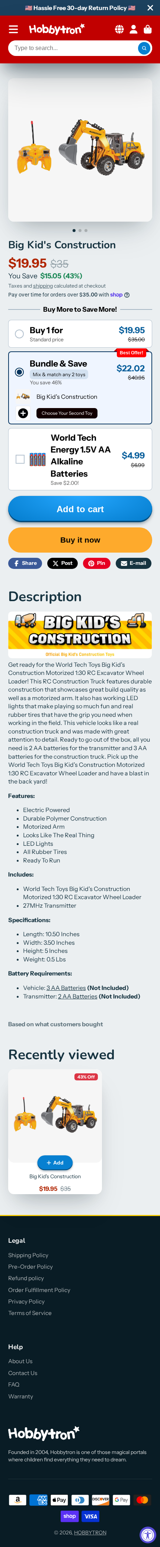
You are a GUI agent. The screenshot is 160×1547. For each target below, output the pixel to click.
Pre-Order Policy (30, 1266)
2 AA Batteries (77, 996)
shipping (43, 285)
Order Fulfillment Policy (39, 1289)
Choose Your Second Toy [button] (67, 413)
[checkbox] (80, 459)
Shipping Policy (28, 1255)
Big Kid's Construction (55, 1131)
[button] (80, 334)
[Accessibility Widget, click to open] (148, 1535)
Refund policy (26, 1278)
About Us (20, 1361)
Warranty (20, 1396)
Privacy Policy (26, 1301)
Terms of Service (30, 1312)
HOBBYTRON (90, 1532)
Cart (147, 29)
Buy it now (80, 540)
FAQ (13, 1384)
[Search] (144, 48)
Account (133, 29)
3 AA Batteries (66, 987)
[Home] (57, 29)
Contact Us (22, 1373)
